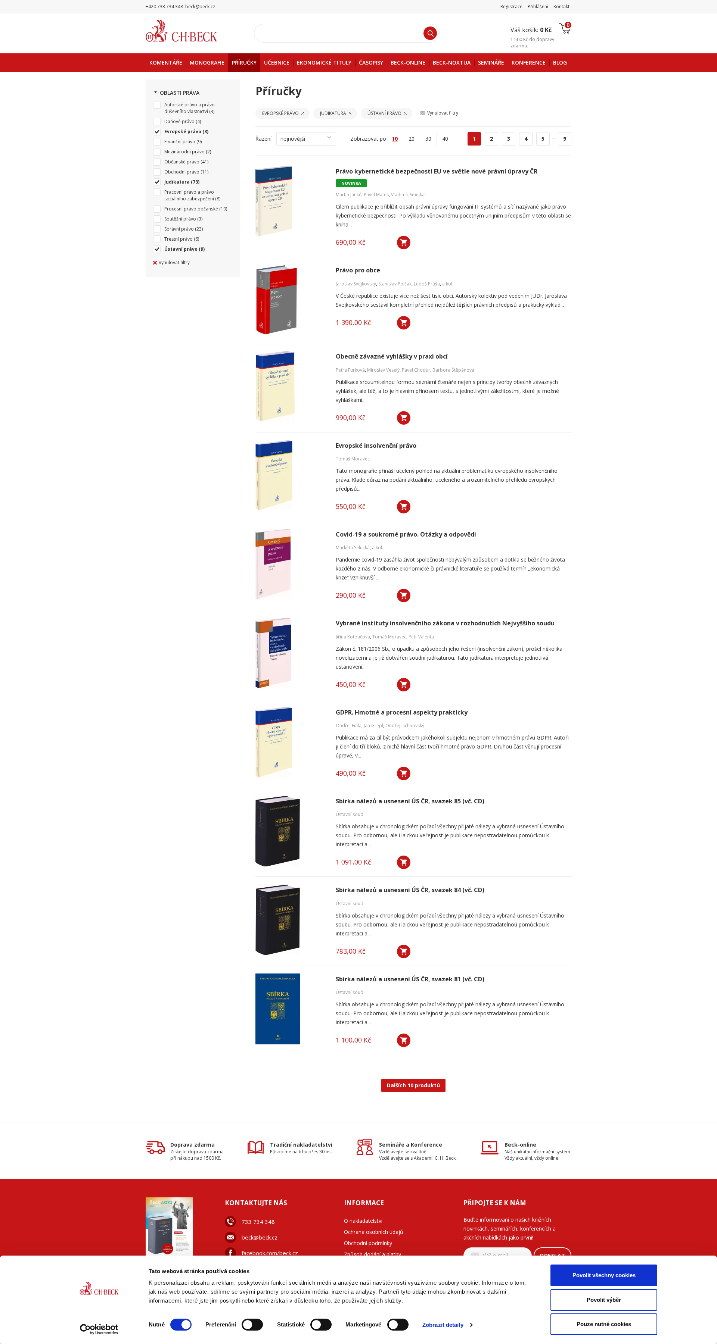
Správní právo (179, 229)
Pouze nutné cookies (604, 1324)
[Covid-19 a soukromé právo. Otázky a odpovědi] (290, 564)
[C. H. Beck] (192, 31)
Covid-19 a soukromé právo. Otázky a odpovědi (406, 534)
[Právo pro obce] (290, 300)
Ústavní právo (181, 249)
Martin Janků (348, 194)
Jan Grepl (373, 725)
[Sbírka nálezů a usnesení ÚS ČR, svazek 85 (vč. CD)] (290, 831)
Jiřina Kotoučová (353, 637)
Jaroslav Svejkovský (356, 284)
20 (412, 138)
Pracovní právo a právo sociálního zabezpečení (189, 195)
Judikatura (177, 182)
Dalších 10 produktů (413, 1085)
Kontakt (561, 6)
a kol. (447, 284)
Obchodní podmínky (368, 1243)
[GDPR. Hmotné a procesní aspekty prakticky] (290, 742)
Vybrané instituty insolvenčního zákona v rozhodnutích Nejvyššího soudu (445, 623)
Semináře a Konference (410, 1144)
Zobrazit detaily (442, 1325)
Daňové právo (179, 121)
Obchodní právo (181, 172)
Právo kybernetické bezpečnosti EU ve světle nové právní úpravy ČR (436, 171)
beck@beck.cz (259, 1237)
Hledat (430, 33)
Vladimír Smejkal (408, 194)
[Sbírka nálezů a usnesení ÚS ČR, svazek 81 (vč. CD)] (290, 1008)
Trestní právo (178, 239)
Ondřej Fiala (348, 725)
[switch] (252, 1325)
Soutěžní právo (180, 219)
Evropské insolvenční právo (376, 446)
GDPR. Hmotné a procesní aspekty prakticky (402, 712)
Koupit (403, 242)
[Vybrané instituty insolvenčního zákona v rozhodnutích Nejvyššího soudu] (290, 653)
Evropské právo (182, 131)
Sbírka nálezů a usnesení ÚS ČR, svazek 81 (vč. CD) (410, 979)
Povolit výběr (604, 1300)
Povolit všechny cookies (604, 1275)
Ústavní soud (349, 814)
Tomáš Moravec (353, 459)
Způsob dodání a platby (372, 1254)
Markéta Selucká (353, 547)
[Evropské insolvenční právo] (290, 475)
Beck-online (520, 1144)
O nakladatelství (363, 1220)
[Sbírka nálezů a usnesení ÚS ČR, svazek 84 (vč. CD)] (290, 919)
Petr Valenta (421, 637)
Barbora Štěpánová (453, 370)
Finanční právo (179, 141)
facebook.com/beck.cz (270, 1253)
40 (445, 138)
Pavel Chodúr (416, 370)
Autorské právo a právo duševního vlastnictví (189, 108)
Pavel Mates (376, 194)
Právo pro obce (358, 270)
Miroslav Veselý (383, 370)
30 (428, 138)
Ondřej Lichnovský (404, 725)
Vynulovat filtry (174, 262)
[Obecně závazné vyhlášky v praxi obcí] (290, 386)
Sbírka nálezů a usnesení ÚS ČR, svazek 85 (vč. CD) (410, 801)
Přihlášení (538, 6)
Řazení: (264, 138)
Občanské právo (181, 162)
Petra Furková (350, 370)
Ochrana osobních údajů (373, 1231)
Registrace (511, 6)
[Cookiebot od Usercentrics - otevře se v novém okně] (99, 1329)
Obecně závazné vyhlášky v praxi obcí (392, 356)
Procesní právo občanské (191, 209)
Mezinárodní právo (184, 152)
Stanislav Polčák (395, 284)
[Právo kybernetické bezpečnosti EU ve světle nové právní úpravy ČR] (290, 201)
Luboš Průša (427, 284)
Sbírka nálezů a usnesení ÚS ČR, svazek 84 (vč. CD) (410, 890)
